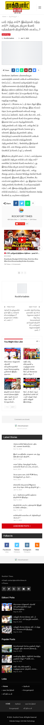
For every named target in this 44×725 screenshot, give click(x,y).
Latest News (10, 350)
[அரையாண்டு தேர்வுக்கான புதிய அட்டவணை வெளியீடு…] (7, 446)
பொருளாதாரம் (28, 690)
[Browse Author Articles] (22, 288)
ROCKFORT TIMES (22, 216)
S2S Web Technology (27, 721)
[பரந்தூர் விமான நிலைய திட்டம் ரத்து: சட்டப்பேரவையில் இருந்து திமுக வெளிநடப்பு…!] (7, 629)
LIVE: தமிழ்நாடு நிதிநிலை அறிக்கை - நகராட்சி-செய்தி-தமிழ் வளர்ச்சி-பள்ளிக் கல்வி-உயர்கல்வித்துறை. (23, 253)
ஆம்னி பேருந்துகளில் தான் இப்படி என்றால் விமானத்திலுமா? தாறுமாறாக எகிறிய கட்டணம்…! (12, 315)
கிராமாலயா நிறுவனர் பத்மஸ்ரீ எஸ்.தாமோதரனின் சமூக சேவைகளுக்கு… (24, 606)
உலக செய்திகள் (8, 690)
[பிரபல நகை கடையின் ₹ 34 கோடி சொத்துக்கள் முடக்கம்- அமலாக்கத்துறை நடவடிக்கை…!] (7, 477)
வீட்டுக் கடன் (7, 694)
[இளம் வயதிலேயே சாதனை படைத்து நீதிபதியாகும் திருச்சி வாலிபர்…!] (7, 457)
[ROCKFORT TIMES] (21, 210)
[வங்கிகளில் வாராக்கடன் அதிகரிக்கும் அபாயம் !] (7, 518)
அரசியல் (26, 686)
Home (5, 686)
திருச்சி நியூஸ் (6, 34)
